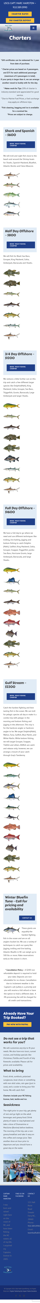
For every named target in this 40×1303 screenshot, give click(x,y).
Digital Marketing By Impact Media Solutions (23, 1291)
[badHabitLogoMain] (8, 25)
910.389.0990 (34, 1226)
